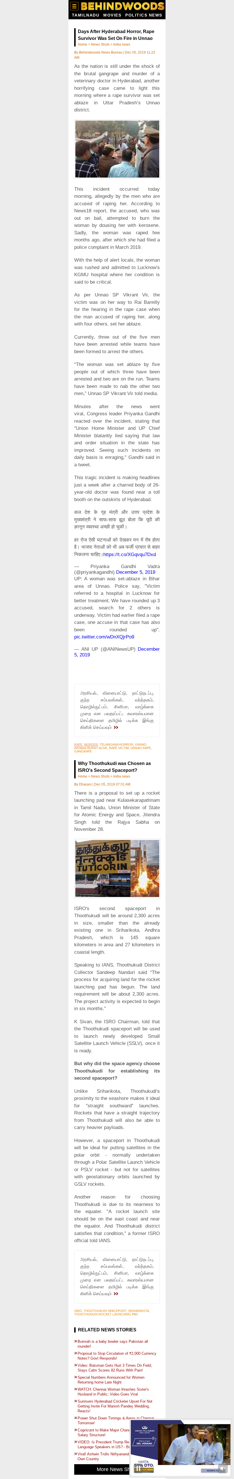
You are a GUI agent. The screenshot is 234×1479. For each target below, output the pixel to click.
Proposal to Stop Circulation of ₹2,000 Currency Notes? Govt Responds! (117, 1355)
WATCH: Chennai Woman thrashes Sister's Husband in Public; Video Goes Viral (113, 1391)
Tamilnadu (86, 15)
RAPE (78, 744)
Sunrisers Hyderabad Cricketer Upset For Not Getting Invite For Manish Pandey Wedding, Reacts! (115, 1406)
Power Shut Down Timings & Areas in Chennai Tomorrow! (116, 1420)
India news (121, 44)
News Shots (100, 44)
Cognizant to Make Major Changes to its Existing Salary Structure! (118, 1432)
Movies (112, 15)
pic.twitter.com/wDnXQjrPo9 (104, 637)
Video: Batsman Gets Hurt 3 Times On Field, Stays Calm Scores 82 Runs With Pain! (115, 1367)
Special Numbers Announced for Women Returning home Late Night (111, 1379)
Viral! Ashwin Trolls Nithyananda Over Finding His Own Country (119, 1456)
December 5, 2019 (135, 572)
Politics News (143, 15)
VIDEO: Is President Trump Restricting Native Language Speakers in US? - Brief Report (116, 1444)
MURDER (91, 744)
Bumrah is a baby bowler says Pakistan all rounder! (113, 1343)
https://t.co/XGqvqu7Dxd (129, 554)
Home (82, 44)
